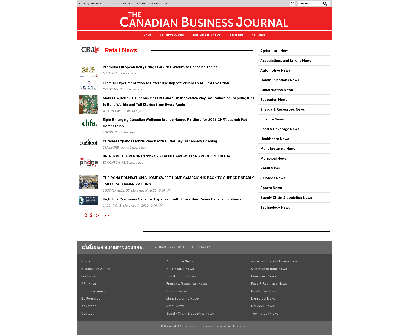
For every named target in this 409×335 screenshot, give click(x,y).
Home (147, 35)
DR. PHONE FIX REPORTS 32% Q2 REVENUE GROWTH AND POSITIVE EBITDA (166, 156)
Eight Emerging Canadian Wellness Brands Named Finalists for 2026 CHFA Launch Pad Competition (175, 122)
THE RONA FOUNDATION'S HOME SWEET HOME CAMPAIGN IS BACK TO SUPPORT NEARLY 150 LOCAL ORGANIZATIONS (178, 181)
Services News (272, 178)
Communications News (279, 80)
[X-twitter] (292, 3)
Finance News (272, 119)
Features (236, 35)
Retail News (270, 168)
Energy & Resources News (282, 109)
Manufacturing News (277, 148)
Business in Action (207, 35)
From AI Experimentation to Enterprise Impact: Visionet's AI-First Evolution (166, 83)
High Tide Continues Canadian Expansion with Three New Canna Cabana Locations (172, 199)
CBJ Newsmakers (172, 35)
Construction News (276, 90)
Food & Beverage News (279, 129)
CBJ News (258, 35)
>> (106, 215)
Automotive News (275, 70)
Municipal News (273, 158)
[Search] (325, 3)
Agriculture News (274, 51)
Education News (273, 99)
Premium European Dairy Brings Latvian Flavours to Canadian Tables (160, 67)
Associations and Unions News (285, 60)
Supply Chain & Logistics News (286, 197)
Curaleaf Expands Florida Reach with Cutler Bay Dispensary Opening (160, 141)
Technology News (275, 207)
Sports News (271, 188)
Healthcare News (274, 139)
